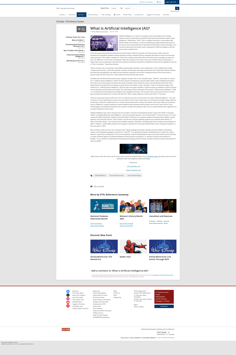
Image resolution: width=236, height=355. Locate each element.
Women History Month (126, 226)
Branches (72, 15)
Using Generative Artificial (76, 55)
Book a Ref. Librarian (78, 295)
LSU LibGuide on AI (133, 166)
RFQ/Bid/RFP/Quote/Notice (101, 317)
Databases (152, 221)
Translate (171, 334)
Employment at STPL (99, 304)
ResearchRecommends (117, 176)
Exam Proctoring (77, 297)
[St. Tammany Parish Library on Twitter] (68, 295)
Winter (166, 223)
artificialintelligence (100, 176)
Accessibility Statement (149, 337)
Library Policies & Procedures (102, 299)
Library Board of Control (100, 295)
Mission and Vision (98, 297)
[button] (146, 2)
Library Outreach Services (80, 308)
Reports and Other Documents (102, 310)
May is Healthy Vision (73, 50)
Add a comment (99, 186)
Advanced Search (174, 11)
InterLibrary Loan (77, 306)
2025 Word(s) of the (74, 61)
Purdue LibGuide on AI (133, 170)
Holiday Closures (98, 313)
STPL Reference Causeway (75, 21)
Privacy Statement (135, 337)
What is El (77, 40)
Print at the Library (77, 293)
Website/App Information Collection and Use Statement (157, 329)
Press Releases (98, 308)
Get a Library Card (78, 299)
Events (118, 15)
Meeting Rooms (77, 302)
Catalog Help (117, 297)
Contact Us (116, 293)
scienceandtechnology (134, 176)
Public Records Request (100, 315)
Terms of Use (125, 337)
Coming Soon (139, 15)
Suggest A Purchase (153, 15)
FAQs (115, 295)
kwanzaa (166, 221)
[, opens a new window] (66, 330)
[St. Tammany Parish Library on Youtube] (68, 302)
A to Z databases (150, 156)
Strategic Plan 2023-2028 (100, 302)
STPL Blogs (60, 21)
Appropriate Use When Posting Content (163, 275)
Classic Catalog (138, 306)
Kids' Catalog (106, 15)
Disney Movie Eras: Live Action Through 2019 (160, 258)
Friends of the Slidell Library (142, 293)
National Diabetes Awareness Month (99, 217)
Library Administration (99, 293)
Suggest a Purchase (78, 304)
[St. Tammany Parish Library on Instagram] (68, 298)
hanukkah (160, 221)
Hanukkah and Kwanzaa (160, 216)
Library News (97, 306)
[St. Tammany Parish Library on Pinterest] (68, 305)
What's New (127, 15)
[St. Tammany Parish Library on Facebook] (68, 291)
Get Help (166, 15)
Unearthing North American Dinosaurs (75, 45)
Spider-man (125, 256)
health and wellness (96, 224)
